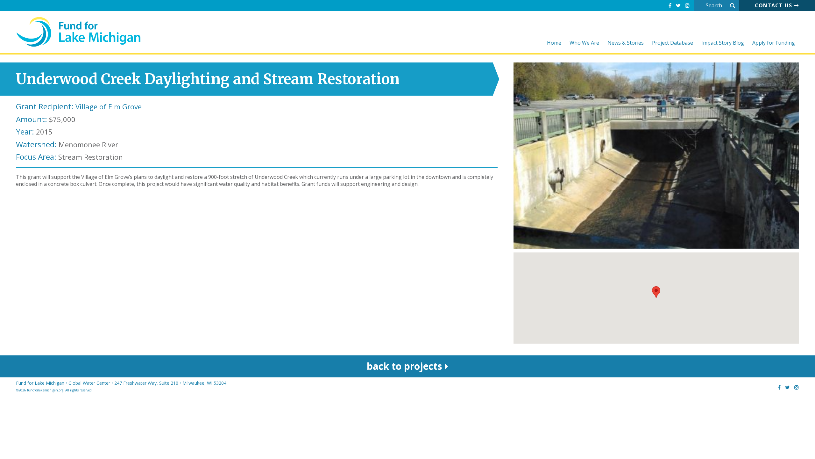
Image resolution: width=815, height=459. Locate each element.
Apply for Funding (773, 43)
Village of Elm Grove (108, 106)
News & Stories (625, 43)
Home (554, 43)
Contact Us (774, 5)
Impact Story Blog (722, 43)
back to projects (406, 366)
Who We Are (584, 43)
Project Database (672, 43)
